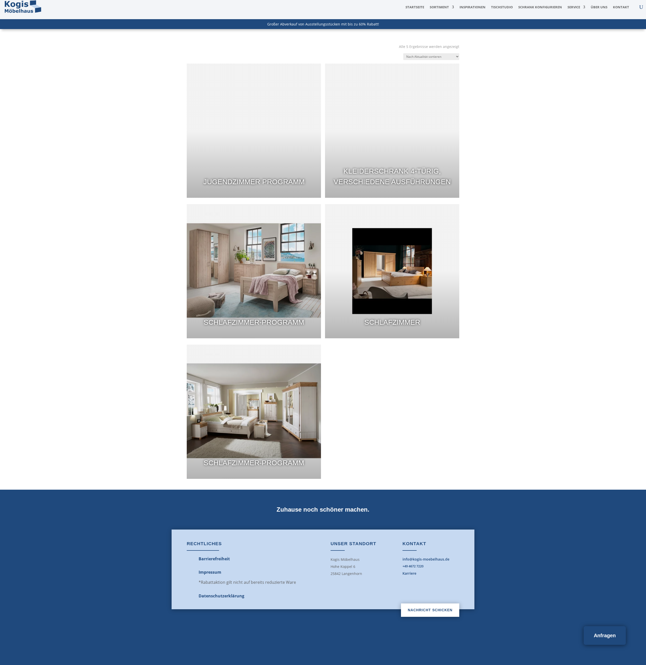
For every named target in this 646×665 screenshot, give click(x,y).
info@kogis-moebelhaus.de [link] (425, 559)
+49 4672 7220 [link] (412, 566)
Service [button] (574, 7)
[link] (22, 12)
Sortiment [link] (439, 7)
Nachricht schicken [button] (430, 610)
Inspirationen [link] (473, 7)
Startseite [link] (415, 7)
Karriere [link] (409, 573)
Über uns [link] (599, 7)
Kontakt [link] (621, 7)
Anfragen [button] (605, 635)
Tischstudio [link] (502, 7)
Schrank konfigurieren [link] (540, 7)
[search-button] (641, 7)
